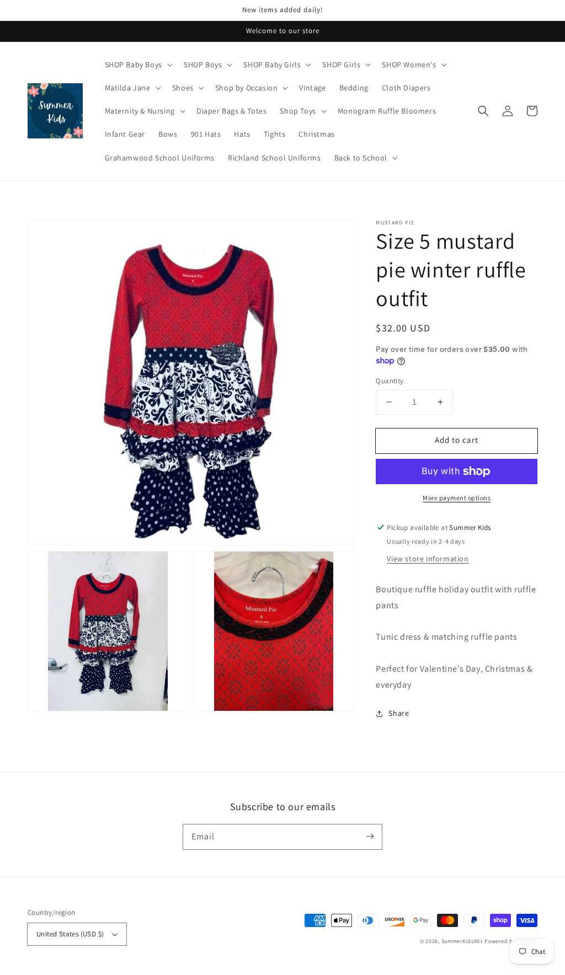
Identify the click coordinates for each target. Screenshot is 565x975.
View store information (427, 559)
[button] (483, 111)
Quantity (389, 380)
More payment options (457, 498)
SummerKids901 (462, 941)
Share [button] (398, 713)
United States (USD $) (70, 934)
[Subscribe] (370, 836)
